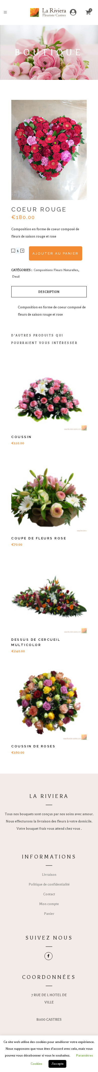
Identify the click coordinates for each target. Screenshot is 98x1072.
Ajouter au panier (55, 253)
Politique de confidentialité (49, 884)
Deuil (16, 276)
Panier (49, 914)
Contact (49, 894)
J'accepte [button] (57, 1063)
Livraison (49, 875)
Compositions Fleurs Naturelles (56, 270)
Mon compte (49, 904)
